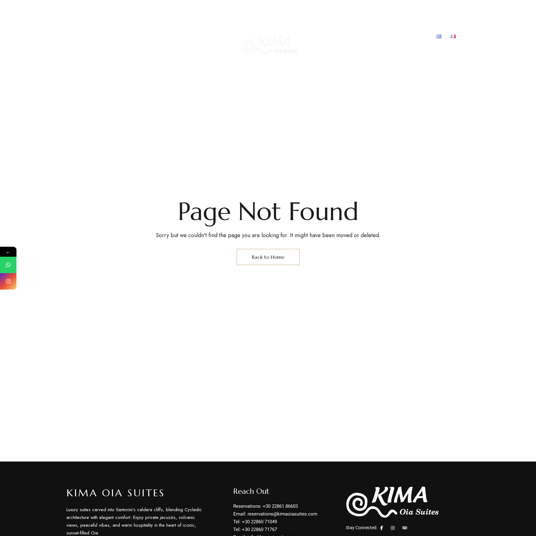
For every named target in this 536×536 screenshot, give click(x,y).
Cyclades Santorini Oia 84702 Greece (110, 9)
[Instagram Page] (8, 281)
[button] (449, 53)
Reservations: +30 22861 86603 (260, 9)
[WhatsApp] (8, 265)
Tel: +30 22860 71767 (380, 9)
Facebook (381, 528)
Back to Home (268, 257)
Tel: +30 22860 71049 (326, 9)
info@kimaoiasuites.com (440, 9)
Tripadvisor (404, 528)
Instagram (393, 528)
